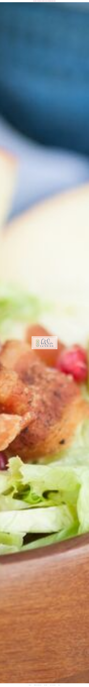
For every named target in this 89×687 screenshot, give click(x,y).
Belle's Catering (44, 342)
